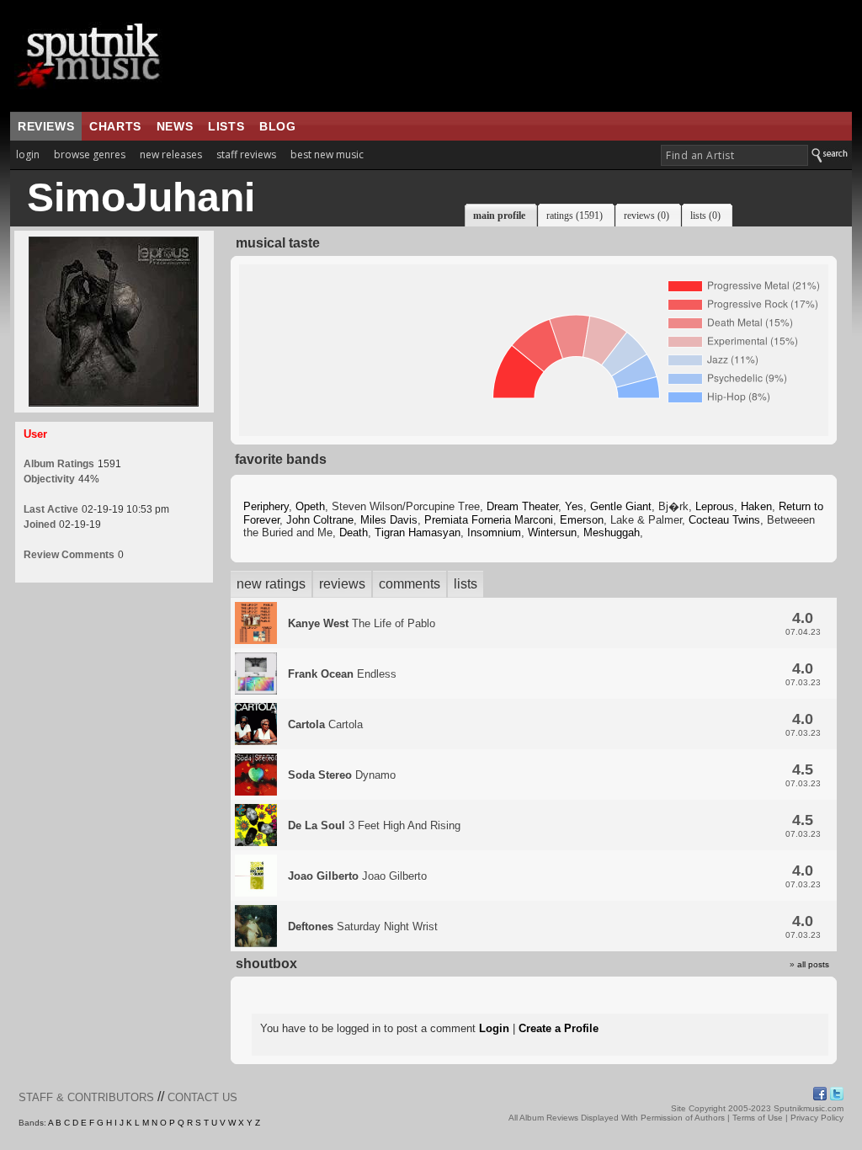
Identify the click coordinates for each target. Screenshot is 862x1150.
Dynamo (342, 775)
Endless (342, 674)
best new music (327, 154)
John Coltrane (320, 520)
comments (409, 584)
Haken (756, 506)
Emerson (582, 520)
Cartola (325, 724)
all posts (813, 964)
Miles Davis (389, 520)
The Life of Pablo (361, 623)
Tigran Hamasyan (417, 532)
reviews (46, 126)
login (28, 154)
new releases (171, 154)
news (175, 126)
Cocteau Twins (724, 520)
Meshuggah (611, 532)
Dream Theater (522, 506)
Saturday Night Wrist (363, 926)
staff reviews (246, 154)
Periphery (266, 506)
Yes (574, 506)
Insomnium (494, 532)
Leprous (714, 506)
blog (277, 126)
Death (353, 532)
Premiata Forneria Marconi (488, 520)
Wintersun (552, 532)
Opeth (310, 506)
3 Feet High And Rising (374, 825)
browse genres (89, 154)
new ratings (271, 584)
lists (226, 126)
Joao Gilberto (357, 876)
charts (115, 126)
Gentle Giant (621, 506)
